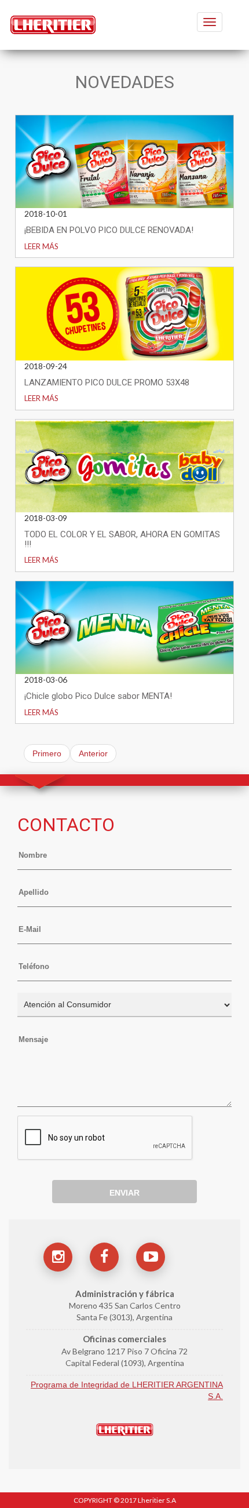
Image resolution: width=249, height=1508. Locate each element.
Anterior (93, 753)
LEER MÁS (41, 246)
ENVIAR (124, 1192)
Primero (46, 753)
